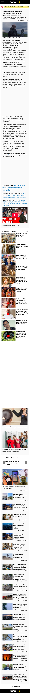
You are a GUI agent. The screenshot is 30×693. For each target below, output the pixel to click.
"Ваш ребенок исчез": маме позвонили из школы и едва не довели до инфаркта (14, 195)
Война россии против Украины (15, 6)
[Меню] (2, 2)
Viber (9, 155)
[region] (15, 101)
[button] (4, 462)
